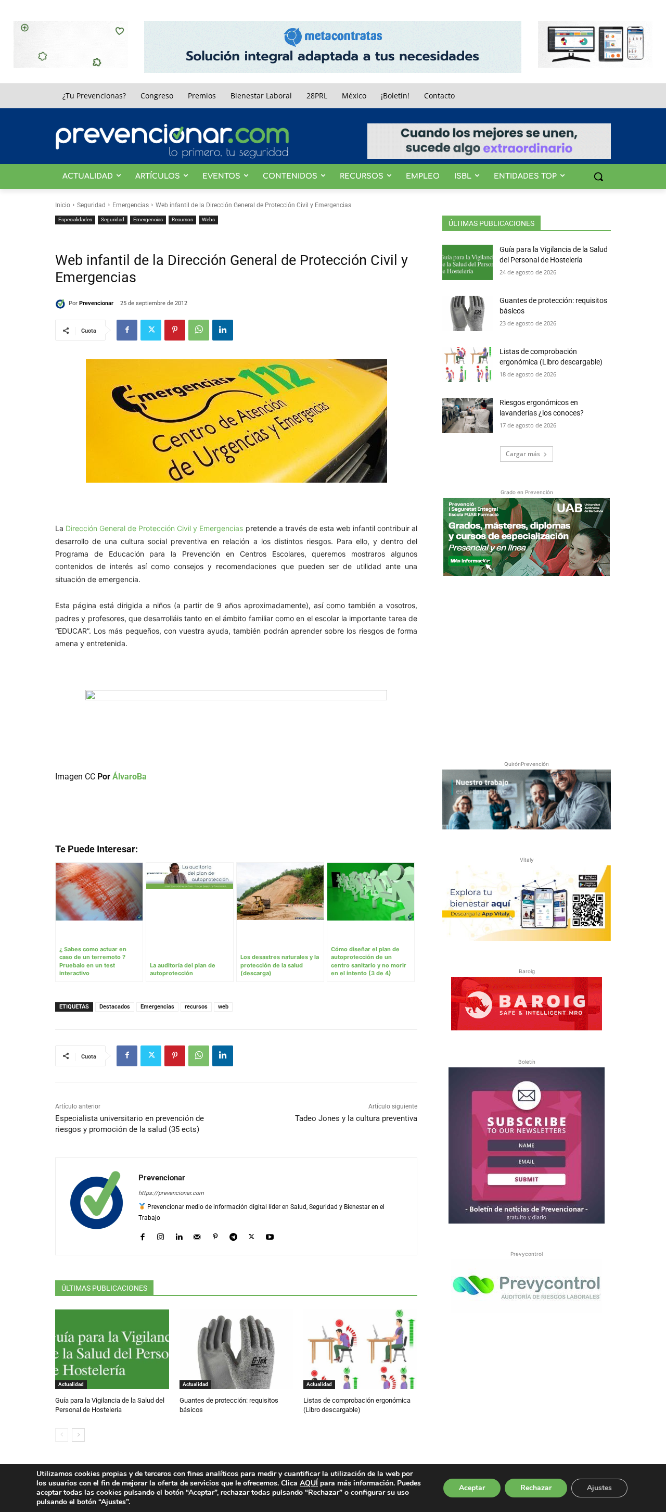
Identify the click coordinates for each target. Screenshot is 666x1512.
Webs (208, 219)
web (223, 1006)
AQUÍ (309, 1483)
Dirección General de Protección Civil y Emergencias (154, 528)
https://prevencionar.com (171, 1193)
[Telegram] (233, 1235)
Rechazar (536, 1488)
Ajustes (599, 1488)
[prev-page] (61, 1435)
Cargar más (523, 453)
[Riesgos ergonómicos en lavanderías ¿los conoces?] (467, 415)
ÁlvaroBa (129, 777)
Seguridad (91, 205)
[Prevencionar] (172, 141)
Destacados (114, 1006)
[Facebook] (127, 330)
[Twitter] (150, 330)
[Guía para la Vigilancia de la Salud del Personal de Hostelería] (112, 1349)
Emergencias (130, 205)
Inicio (62, 205)
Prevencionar (96, 303)
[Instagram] (160, 1235)
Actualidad (71, 1384)
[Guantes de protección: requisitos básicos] (236, 1349)
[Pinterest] (174, 330)
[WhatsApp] (198, 330)
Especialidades (75, 219)
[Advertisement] (527, 666)
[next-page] (78, 1435)
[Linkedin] (222, 330)
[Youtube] (270, 1235)
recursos (196, 1006)
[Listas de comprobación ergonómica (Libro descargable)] (360, 1349)
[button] (598, 176)
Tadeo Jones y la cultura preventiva (356, 1118)
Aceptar (472, 1488)
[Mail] (197, 1235)
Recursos (182, 219)
